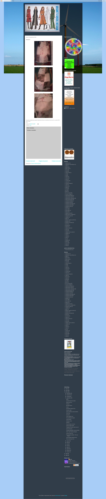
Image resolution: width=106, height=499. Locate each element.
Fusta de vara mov (69, 433)
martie (68, 448)
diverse (66, 186)
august (68, 440)
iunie (68, 444)
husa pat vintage (68, 194)
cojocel (66, 176)
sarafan (66, 236)
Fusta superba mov (69, 416)
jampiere (66, 207)
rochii (66, 229)
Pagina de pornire (43, 161)
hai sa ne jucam (68, 192)
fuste (30, 125)
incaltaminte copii (68, 202)
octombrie (68, 396)
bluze (66, 169)
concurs (66, 268)
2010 (67, 453)
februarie (68, 450)
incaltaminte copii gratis (69, 203)
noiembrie (68, 394)
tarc (66, 238)
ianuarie (68, 451)
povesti (66, 223)
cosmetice (67, 180)
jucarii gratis (67, 210)
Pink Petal (68, 413)
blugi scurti (67, 168)
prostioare (67, 225)
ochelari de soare (68, 215)
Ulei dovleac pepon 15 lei (70, 408)
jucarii (66, 209)
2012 (67, 390)
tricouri (66, 242)
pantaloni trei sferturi (69, 222)
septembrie (69, 397)
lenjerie (66, 211)
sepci (66, 237)
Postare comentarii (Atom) (35, 163)
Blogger (65, 495)
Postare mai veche (56, 161)
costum (66, 182)
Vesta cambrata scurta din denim (72, 411)
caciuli (66, 171)
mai (67, 445)
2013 (67, 388)
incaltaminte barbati (68, 291)
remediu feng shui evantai (70, 400)
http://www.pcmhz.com (69, 249)
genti (66, 191)
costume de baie (68, 183)
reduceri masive (68, 318)
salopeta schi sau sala (69, 322)
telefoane (67, 240)
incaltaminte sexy (68, 206)
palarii (66, 218)
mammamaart (57, 495)
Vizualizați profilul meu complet (74, 463)
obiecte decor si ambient (69, 214)
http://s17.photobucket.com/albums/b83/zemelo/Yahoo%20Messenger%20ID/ (72, 366)
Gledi (71, 459)
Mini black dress (69, 405)
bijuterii (66, 167)
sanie (66, 234)
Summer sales (68, 410)
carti (66, 173)
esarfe (66, 187)
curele (66, 184)
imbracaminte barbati (69, 195)
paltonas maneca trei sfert (70, 219)
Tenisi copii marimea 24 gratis (71, 431)
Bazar (67, 399)
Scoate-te (68, 414)
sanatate (66, 233)
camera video (67, 172)
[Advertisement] (69, 128)
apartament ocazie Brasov (70, 164)
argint (66, 165)
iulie (67, 442)
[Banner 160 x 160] (69, 68)
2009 (67, 455)
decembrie (69, 393)
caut (66, 175)
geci (66, 190)
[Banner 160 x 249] (69, 104)
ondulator (67, 217)
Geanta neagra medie (70, 425)
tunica (66, 244)
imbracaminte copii (68, 196)
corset (66, 179)
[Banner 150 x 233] (69, 85)
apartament (67, 163)
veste (66, 245)
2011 (67, 391)
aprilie (68, 447)
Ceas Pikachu (68, 419)
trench (66, 241)
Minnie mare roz (69, 402)
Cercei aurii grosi (69, 428)
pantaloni (67, 221)
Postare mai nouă (30, 161)
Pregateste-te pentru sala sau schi (72, 427)
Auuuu (67, 407)
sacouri (66, 230)
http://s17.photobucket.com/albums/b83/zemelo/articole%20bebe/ (72, 364)
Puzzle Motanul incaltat (70, 417)
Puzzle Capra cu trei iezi (70, 424)
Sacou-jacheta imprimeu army (71, 437)
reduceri (66, 226)
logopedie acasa (68, 213)
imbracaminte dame (68, 199)
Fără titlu (67, 403)
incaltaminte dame (68, 295)
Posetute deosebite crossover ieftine (72, 430)
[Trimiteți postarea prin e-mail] (38, 123)
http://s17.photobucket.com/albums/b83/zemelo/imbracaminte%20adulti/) (72, 361)
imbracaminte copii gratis (69, 198)
